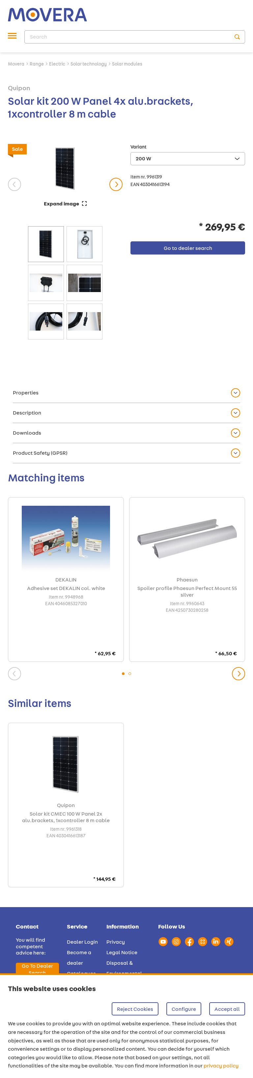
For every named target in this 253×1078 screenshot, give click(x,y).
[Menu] (12, 36)
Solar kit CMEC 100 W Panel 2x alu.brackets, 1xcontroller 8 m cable (66, 817)
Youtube (163, 942)
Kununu (203, 942)
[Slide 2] (129, 673)
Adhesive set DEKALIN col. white (66, 588)
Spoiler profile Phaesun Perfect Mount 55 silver (187, 591)
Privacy (115, 941)
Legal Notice (121, 952)
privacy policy (221, 1065)
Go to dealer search (37, 969)
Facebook (189, 942)
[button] (126, 393)
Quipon (19, 87)
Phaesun (187, 580)
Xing (229, 942)
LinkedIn (216, 942)
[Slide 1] (123, 673)
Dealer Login (82, 941)
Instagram (176, 942)
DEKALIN (65, 580)
